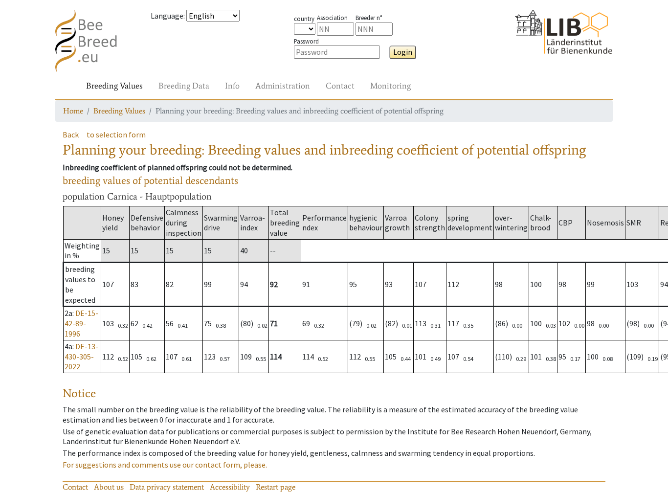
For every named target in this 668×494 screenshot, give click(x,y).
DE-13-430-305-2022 (81, 356)
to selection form (116, 134)
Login (402, 52)
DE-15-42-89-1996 (81, 323)
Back (71, 134)
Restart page (275, 487)
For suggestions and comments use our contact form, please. (165, 465)
